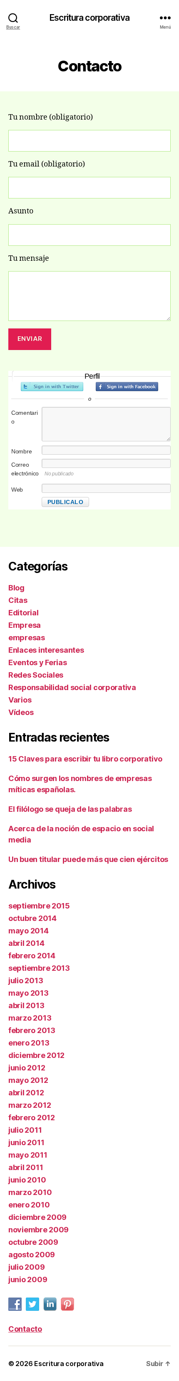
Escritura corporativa (89, 17)
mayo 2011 (27, 1155)
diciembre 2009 (37, 1217)
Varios (19, 699)
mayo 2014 (28, 930)
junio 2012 (26, 1067)
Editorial (23, 612)
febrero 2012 (31, 1117)
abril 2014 (26, 943)
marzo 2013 (29, 1018)
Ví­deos (20, 712)
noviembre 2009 (38, 1229)
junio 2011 (26, 1142)
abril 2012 (26, 1092)
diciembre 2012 (36, 1055)
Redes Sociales (35, 675)
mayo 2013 (28, 993)
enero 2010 (29, 1204)
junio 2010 (27, 1179)
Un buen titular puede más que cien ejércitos (88, 859)
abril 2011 (25, 1167)
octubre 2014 (32, 918)
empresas (26, 637)
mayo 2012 (28, 1080)
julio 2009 (26, 1267)
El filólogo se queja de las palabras (70, 809)
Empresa (24, 625)
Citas (17, 600)
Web (17, 489)
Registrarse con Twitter (52, 386)
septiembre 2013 (39, 968)
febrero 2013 (31, 1030)
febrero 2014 (31, 955)
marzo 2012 (29, 1105)
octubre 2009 (33, 1242)
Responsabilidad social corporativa (72, 687)
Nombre (21, 451)
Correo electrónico (25, 469)
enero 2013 (28, 1042)
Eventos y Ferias (37, 662)
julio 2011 (25, 1130)
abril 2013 (26, 1005)
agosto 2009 (31, 1254)
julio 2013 (25, 980)
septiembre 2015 (39, 905)
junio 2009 (27, 1279)
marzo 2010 (30, 1192)
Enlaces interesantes (46, 650)
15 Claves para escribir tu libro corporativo (85, 758)
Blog (16, 587)
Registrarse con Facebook (127, 386)
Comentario (24, 417)
